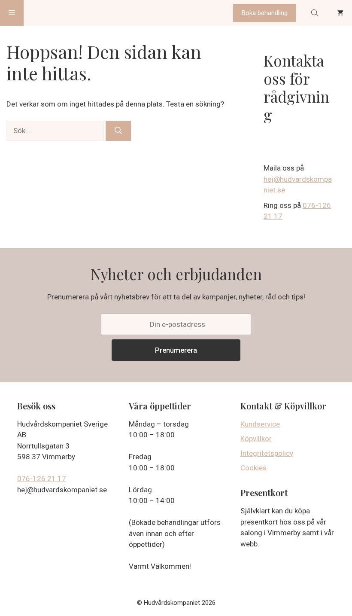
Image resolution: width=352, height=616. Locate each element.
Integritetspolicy (266, 453)
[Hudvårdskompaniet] (56, 13)
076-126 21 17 (41, 478)
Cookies (253, 468)
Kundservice (260, 424)
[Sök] (118, 131)
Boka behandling (265, 13)
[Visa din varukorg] (340, 13)
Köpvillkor (256, 438)
